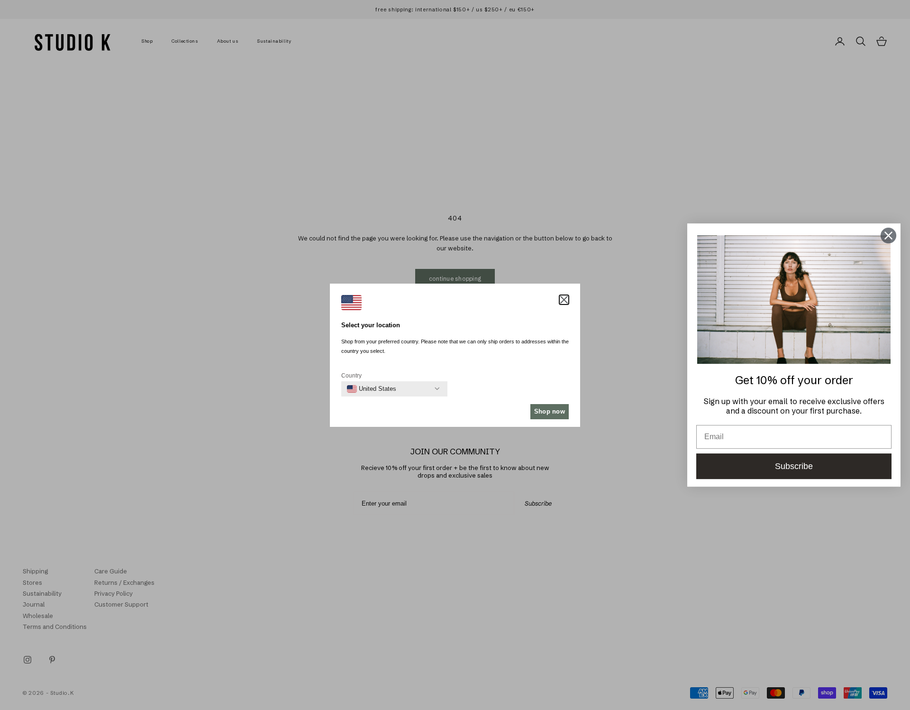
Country (351, 375)
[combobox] (371, 389)
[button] (564, 299)
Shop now (549, 411)
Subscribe (794, 466)
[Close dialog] (888, 235)
